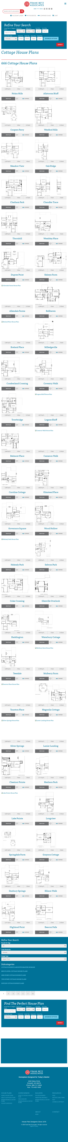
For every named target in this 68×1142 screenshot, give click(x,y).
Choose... (8, 39)
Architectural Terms (58, 1097)
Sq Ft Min (38, 28)
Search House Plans (7, 1095)
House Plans (6, 1093)
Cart (56, 16)
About (38, 1112)
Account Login (17, 16)
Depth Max (39, 36)
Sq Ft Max (44, 28)
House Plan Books (6, 1103)
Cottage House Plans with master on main (18, 967)
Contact (55, 1112)
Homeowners (23, 1093)
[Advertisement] (34, 1051)
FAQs (53, 1095)
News (36, 1114)
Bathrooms (28, 28)
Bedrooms (19, 28)
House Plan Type (8, 36)
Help (53, 1100)
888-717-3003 (38, 9)
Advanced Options (51, 38)
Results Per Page (5, 943)
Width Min (20, 36)
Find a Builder (22, 1099)
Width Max (27, 36)
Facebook (47, 9)
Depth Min (33, 36)
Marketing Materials (41, 1097)
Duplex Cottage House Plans (12, 983)
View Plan (8, 98)
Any (19, 31)
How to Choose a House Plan (25, 1096)
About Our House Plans (8, 1097)
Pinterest (44, 9)
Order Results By (6, 949)
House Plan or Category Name (9, 29)
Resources (56, 1093)
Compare (45, 16)
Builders (38, 1093)
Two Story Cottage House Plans (13, 979)
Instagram (51, 9)
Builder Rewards (40, 1095)
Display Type (4, 956)
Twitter (49, 9)
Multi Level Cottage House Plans (14, 971)
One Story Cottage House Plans (13, 975)
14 (32, 993)
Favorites (31, 16)
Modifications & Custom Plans (8, 1100)
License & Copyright (58, 1102)
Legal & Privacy (34, 1126)
